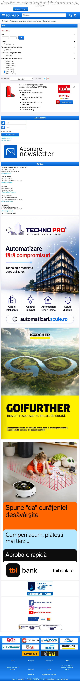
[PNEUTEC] (49, 640)
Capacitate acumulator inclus (11, 58)
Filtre (3, 26)
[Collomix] (11, 647)
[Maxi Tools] (30, 647)
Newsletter (31, 674)
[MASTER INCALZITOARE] (30, 654)
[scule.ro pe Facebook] (40, 602)
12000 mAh (11, 63)
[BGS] (11, 640)
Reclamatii (31, 669)
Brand (3, 41)
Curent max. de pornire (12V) (11, 53)
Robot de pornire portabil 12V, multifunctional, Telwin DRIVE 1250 (33, 86)
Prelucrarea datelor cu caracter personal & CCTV (67, 667)
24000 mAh (11, 74)
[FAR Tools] (49, 654)
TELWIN (10, 44)
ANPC (67, 661)
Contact (49, 669)
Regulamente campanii (49, 674)
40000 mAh (11, 66)
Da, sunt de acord (20, 9)
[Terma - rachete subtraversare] (30, 640)
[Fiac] (68, 640)
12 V (8, 50)
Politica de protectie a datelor (19, 4)
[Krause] (49, 647)
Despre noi (31, 661)
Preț (2, 34)
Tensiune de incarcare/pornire (11, 47)
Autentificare (10, 135)
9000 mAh (10, 72)
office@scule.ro (6, 173)
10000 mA (10, 61)
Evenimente (49, 661)
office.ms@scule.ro (7, 201)
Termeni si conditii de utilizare (12, 668)
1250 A (9, 56)
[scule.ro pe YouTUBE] (40, 612)
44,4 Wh (10, 68)
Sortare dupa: (5, 78)
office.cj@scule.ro (6, 183)
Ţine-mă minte (7, 131)
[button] (21, 38)
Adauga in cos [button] (66, 102)
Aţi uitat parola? (6, 140)
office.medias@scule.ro (8, 192)
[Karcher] (68, 647)
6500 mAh (10, 70)
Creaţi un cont (5, 138)
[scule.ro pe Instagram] (40, 608)
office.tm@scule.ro (7, 211)
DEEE (13, 661)
